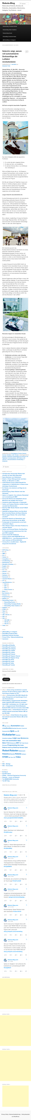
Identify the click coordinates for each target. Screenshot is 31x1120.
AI (2, 551)
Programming (6, 596)
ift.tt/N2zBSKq (8, 848)
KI (18, 731)
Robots (18, 754)
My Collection (6, 593)
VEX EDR (6, 620)
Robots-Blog (8, 3)
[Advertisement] (15, 993)
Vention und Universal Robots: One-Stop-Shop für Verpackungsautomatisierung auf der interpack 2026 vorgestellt (14, 531)
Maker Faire (6, 743)
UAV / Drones (15, 455)
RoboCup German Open (20, 747)
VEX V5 (6, 623)
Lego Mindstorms (7, 582)
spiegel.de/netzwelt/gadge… (17, 897)
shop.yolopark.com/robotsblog (13, 931)
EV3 (5, 584)
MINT (17, 743)
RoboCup (10, 747)
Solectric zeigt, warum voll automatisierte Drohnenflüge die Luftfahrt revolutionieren (12, 56)
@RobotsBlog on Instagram (9, 40)
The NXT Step (6, 781)
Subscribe (6, 679)
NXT (5, 586)
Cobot (22, 726)
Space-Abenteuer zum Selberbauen (11, 477)
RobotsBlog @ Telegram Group (10, 658)
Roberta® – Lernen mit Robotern (11, 777)
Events (20, 453)
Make (19, 741)
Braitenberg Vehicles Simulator (10, 635)
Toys (3, 613)
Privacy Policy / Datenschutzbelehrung (12, 637)
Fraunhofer (24, 728)
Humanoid (5, 577)
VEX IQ (6, 622)
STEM (4, 609)
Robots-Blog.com (10, 795)
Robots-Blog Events (7, 33)
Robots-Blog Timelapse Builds (10, 26)
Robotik (12, 754)
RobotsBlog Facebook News (9, 36)
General (24, 453)
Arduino (8, 726)
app (5, 726)
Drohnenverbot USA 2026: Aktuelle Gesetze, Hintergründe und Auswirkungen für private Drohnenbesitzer (15, 697)
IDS (9, 731)
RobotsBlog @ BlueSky (8, 645)
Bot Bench (5, 772)
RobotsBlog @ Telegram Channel (11, 656)
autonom (4, 456)
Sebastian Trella (6, 66)
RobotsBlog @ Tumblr (8, 661)
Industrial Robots (7, 578)
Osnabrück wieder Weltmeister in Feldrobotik (14, 502)
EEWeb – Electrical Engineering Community (14, 775)
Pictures (4, 595)
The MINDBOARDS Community (10, 779)
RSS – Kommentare (7, 765)
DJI (20, 456)
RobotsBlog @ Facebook (9, 647)
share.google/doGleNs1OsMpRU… (14, 817)
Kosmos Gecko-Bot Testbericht (10, 534)
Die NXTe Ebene (6, 773)
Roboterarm (22, 751)
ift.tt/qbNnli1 (7, 967)
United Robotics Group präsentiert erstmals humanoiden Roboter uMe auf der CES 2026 (14, 711)
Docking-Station (12, 458)
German (4, 455)
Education (19, 728)
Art (3, 555)
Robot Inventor (8, 589)
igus (12, 730)
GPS (18, 458)
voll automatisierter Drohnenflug (15, 459)
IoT (3, 580)
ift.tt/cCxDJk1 (17, 911)
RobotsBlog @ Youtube (8, 665)
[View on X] (26, 808)
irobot (16, 731)
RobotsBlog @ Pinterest (8, 654)
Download (14, 728)
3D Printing (5, 550)
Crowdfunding (6, 560)
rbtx (18, 745)
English (4, 566)
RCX (5, 587)
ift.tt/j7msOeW (17, 881)
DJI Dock (23, 456)
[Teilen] (26, 821)
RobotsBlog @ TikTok (8, 659)
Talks (3, 611)
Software (4, 607)
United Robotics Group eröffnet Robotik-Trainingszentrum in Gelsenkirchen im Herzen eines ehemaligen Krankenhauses (15, 484)
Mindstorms (13, 743)
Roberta (4, 598)
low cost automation (9, 740)
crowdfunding (7, 728)
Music (4, 591)
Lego (15, 738)
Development (14, 453)
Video (3, 625)
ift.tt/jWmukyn (8, 832)
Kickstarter (8, 734)
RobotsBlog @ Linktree (8, 652)
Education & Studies (7, 564)
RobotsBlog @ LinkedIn (8, 650)
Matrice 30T (22, 458)
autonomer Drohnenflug (13, 456)
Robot (5, 750)
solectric (4, 459)
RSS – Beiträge (6, 764)
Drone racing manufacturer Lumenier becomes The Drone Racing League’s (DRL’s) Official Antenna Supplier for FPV (15, 691)
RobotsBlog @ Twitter (8, 663)
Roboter (14, 750)
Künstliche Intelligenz (7, 738)
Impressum (5, 639)
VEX (3, 618)
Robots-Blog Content (7, 600)
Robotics (6, 754)
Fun (3, 569)
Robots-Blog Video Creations (9, 29)
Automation (15, 725)
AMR (3, 553)
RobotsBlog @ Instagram (9, 649)
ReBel (22, 745)
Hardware (9, 455)
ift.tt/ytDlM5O (8, 866)
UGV (3, 616)
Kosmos (18, 735)
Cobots (4, 557)
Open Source (25, 743)
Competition (5, 559)
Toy (9, 757)
